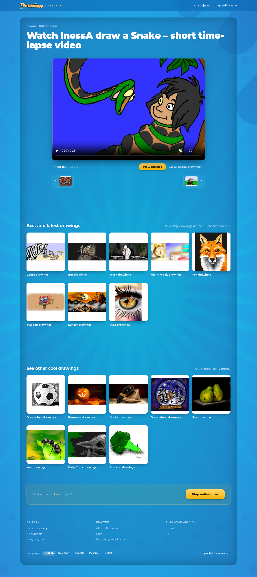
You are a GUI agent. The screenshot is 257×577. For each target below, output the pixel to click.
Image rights (35, 539)
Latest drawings (37, 528)
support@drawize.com (214, 553)
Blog (99, 533)
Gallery (43, 26)
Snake (54, 26)
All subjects (202, 5)
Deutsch (63, 552)
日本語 (109, 552)
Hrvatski (79, 552)
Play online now (226, 5)
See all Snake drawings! (185, 166)
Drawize (32, 26)
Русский (94, 552)
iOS (168, 533)
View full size (152, 166)
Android (171, 528)
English (49, 552)
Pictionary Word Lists (110, 539)
